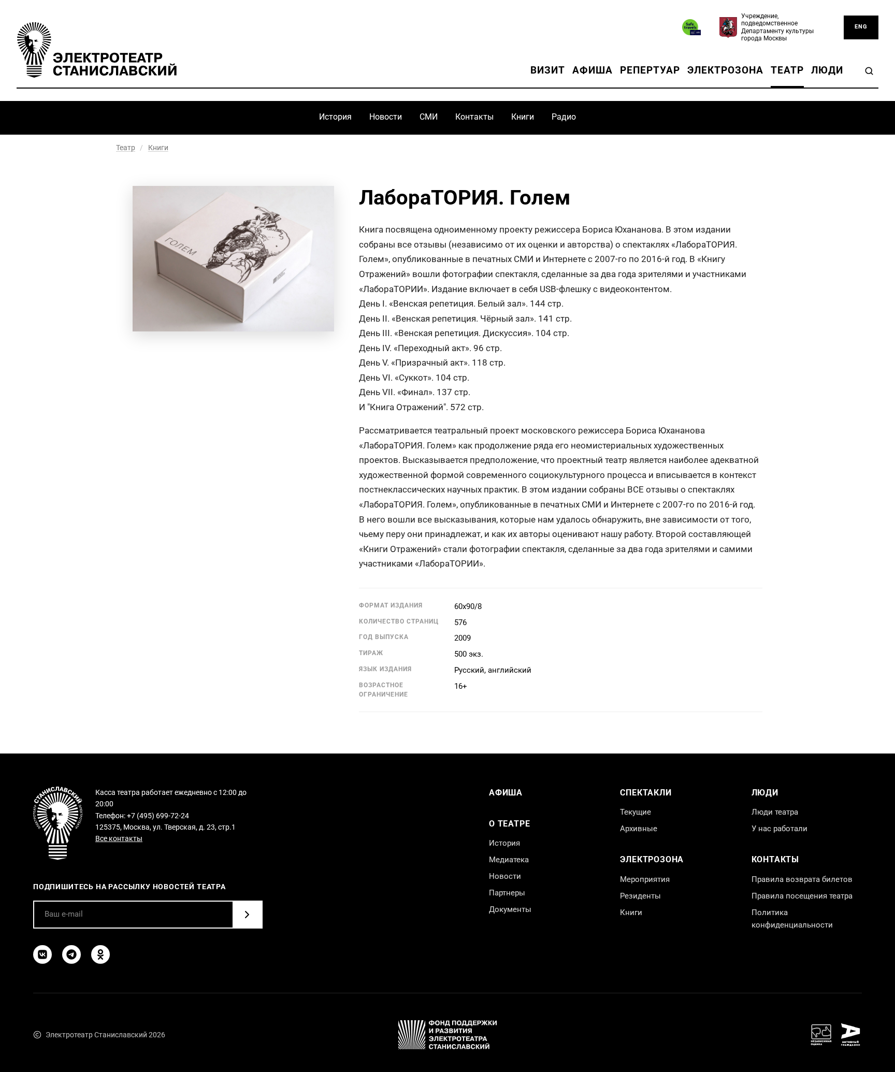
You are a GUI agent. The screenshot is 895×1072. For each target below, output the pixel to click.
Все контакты (118, 838)
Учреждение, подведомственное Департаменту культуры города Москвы (777, 27)
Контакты (474, 117)
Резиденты (640, 896)
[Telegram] (71, 954)
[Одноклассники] (100, 954)
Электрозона (725, 70)
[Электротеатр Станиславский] (97, 50)
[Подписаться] (247, 915)
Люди (827, 70)
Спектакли (645, 793)
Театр (787, 70)
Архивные (638, 828)
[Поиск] (869, 71)
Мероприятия (645, 879)
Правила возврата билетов (802, 879)
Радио (564, 117)
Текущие (635, 812)
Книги (522, 117)
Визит (547, 70)
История (335, 117)
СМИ (429, 117)
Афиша (592, 70)
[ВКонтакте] (42, 954)
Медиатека (509, 859)
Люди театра (775, 812)
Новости (385, 117)
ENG (861, 26)
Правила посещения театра (802, 896)
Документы (510, 909)
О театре (509, 824)
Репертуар (650, 70)
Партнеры (507, 892)
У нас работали (779, 828)
